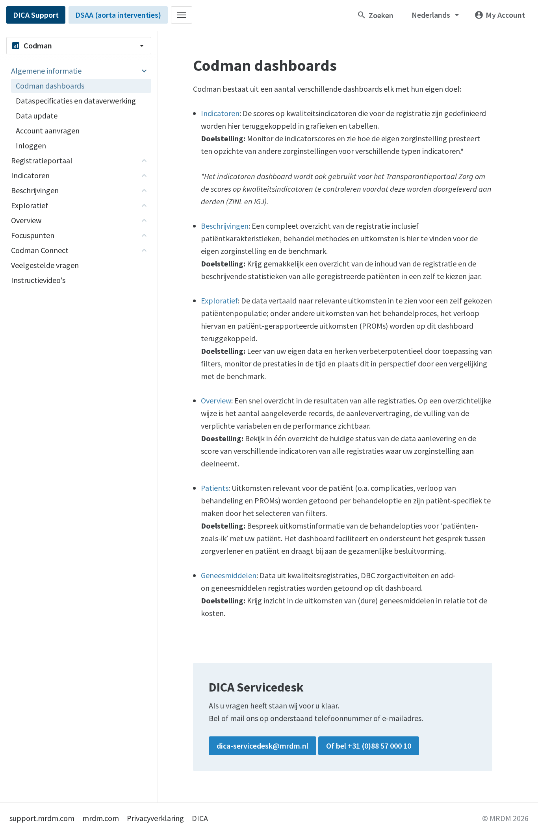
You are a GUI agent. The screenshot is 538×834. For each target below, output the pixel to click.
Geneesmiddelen (228, 575)
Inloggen (31, 145)
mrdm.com (100, 818)
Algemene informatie (46, 71)
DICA (200, 818)
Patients (214, 488)
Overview (26, 220)
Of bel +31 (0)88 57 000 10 (368, 746)
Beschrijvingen (35, 190)
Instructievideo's (38, 280)
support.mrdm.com (41, 818)
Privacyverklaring (155, 818)
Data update (37, 115)
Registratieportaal (41, 160)
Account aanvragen (48, 130)
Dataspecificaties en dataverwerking (76, 100)
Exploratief (29, 205)
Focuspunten (32, 235)
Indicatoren (30, 175)
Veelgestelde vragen (45, 265)
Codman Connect (40, 250)
